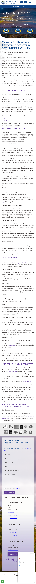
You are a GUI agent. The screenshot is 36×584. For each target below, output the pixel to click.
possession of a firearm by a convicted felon (17, 263)
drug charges (12, 345)
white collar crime (12, 371)
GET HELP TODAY (9, 492)
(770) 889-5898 (13, 518)
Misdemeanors (7, 118)
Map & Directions (13, 512)
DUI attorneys (5, 202)
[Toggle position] (31, 553)
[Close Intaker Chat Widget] (33, 553)
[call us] (30, 2)
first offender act (27, 381)
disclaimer (18, 488)
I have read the (14, 488)
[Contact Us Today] (26, 2)
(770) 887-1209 (14, 515)
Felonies (6, 120)
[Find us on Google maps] (21, 2)
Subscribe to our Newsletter (16, 554)
